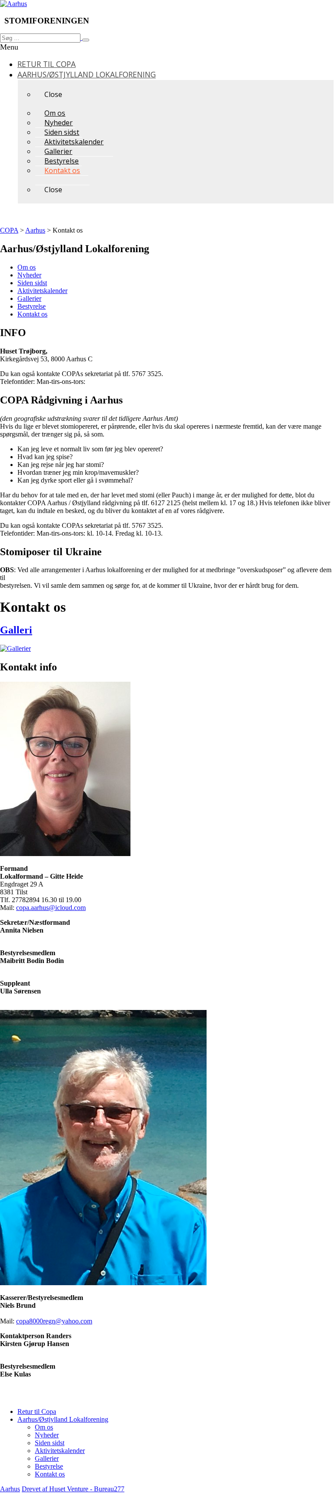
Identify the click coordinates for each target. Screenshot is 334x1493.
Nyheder (29, 275)
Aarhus (10, 1489)
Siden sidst (32, 283)
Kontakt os (32, 314)
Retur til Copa (36, 1411)
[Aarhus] (13, 3)
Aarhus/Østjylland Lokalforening (62, 1419)
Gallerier (29, 298)
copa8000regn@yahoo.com (54, 1321)
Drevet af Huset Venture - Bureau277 (73, 1489)
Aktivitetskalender (42, 290)
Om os (26, 267)
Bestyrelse (31, 306)
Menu (9, 47)
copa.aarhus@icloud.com (51, 907)
